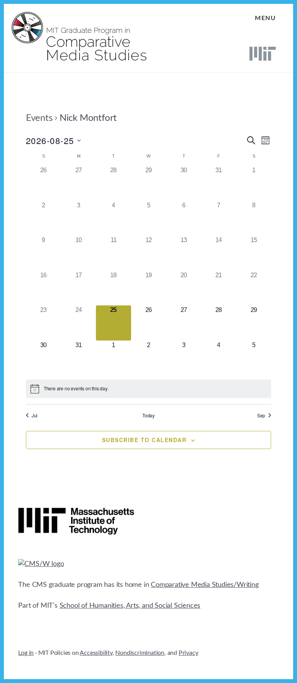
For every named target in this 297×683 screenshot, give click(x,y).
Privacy (188, 653)
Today (148, 415)
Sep (261, 415)
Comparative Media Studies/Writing (204, 584)
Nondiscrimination (139, 653)
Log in (26, 653)
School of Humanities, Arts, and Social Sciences (130, 605)
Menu (265, 18)
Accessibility (96, 653)
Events (39, 118)
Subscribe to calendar (144, 440)
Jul (35, 415)
